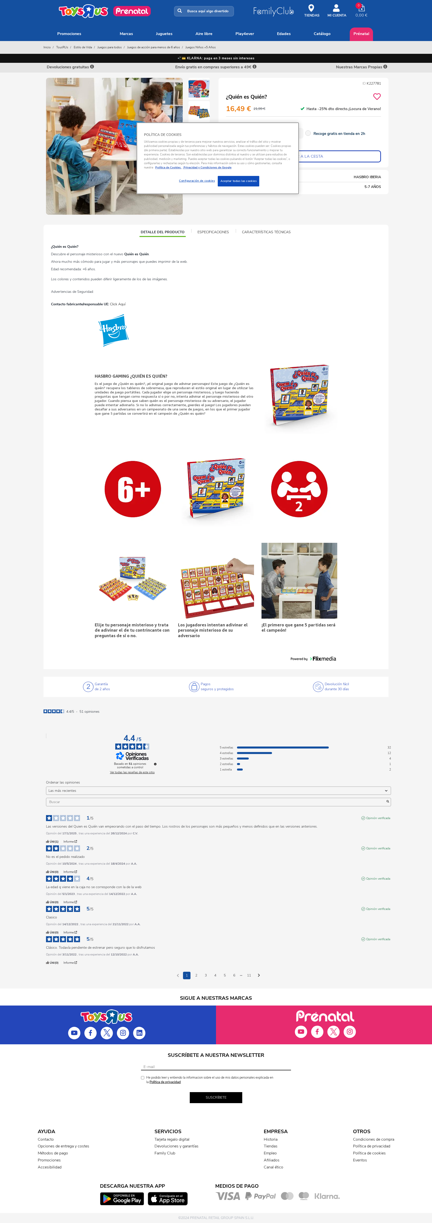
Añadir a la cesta (303, 156)
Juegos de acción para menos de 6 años (153, 47)
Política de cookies (369, 1153)
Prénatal (361, 34)
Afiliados (272, 1160)
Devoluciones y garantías (176, 1146)
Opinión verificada (378, 818)
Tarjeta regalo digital (172, 1139)
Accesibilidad (50, 1167)
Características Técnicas (266, 232)
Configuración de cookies (197, 181)
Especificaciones (213, 232)
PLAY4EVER (245, 34)
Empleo (270, 1153)
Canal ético (273, 1167)
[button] (313, 658)
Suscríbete (216, 1097)
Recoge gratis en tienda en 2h (339, 133)
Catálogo (322, 34)
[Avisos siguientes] (259, 975)
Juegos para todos (110, 47)
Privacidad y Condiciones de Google (207, 167)
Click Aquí (118, 304)
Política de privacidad (165, 1082)
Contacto (46, 1139)
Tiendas (271, 1146)
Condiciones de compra (373, 1139)
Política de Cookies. (168, 167)
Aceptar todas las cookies (238, 181)
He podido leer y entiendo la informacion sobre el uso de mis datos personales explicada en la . (209, 1080)
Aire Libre (204, 34)
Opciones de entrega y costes (63, 1146)
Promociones (69, 34)
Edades (284, 34)
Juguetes (164, 34)
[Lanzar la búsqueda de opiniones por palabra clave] (388, 802)
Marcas (126, 34)
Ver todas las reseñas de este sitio (132, 772)
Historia (271, 1139)
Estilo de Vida (83, 47)
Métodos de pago (53, 1153)
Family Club (164, 1153)
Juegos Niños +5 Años (201, 47)
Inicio (47, 47)
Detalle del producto (162, 232)
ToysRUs (62, 47)
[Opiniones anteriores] (178, 975)
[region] (217, 158)
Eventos (360, 1160)
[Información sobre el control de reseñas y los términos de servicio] (155, 764)
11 (249, 975)
